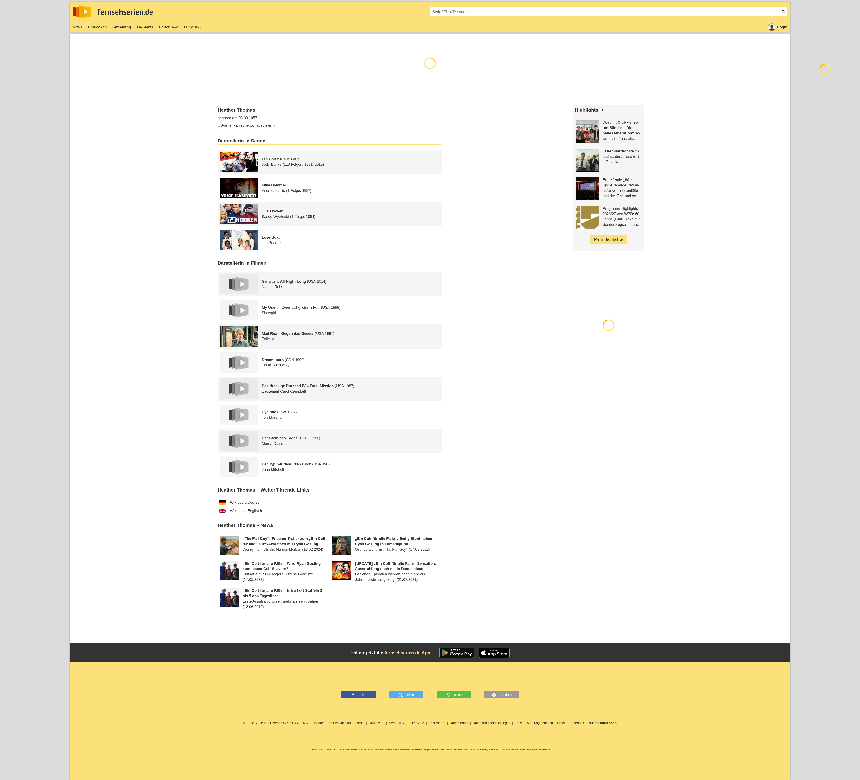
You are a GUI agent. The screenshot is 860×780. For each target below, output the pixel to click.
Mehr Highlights (608, 239)
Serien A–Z (168, 27)
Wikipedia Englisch (246, 511)
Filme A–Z (193, 27)
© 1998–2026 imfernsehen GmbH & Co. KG (275, 723)
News (77, 27)
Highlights (586, 110)
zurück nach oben (602, 723)
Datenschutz (459, 723)
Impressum (437, 723)
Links (561, 723)
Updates (318, 723)
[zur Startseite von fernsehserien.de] (82, 11)
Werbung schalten (539, 723)
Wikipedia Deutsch (245, 502)
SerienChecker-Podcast (346, 723)
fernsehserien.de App (407, 652)
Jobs (518, 723)
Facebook (577, 723)
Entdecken (97, 27)
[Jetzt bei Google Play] (456, 653)
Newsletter (376, 723)
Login (782, 27)
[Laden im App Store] (494, 653)
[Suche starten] (783, 11)
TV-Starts (144, 27)
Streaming (121, 27)
